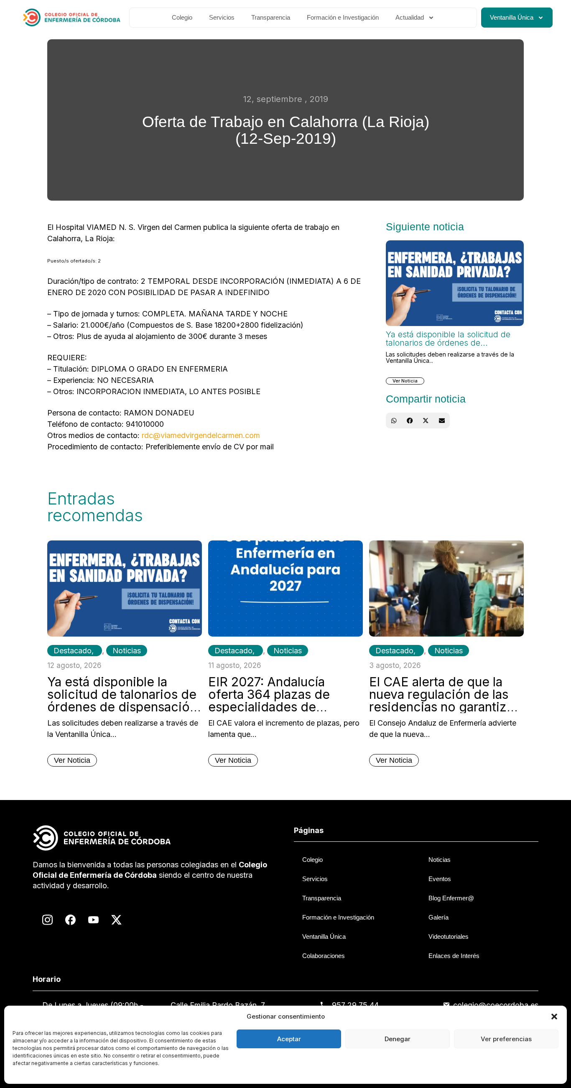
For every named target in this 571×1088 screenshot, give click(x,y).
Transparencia (270, 17)
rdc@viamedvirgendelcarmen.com (201, 435)
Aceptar (289, 1039)
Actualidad (409, 17)
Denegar (397, 1039)
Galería (438, 917)
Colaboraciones (323, 955)
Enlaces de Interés (453, 955)
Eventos (439, 878)
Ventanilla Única (511, 17)
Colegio (182, 17)
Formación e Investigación (343, 17)
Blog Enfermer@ (451, 898)
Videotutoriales (448, 936)
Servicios (222, 17)
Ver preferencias (506, 1039)
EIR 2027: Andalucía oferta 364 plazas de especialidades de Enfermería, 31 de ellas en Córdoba (283, 706)
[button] (554, 1016)
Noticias (126, 650)
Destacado (73, 650)
